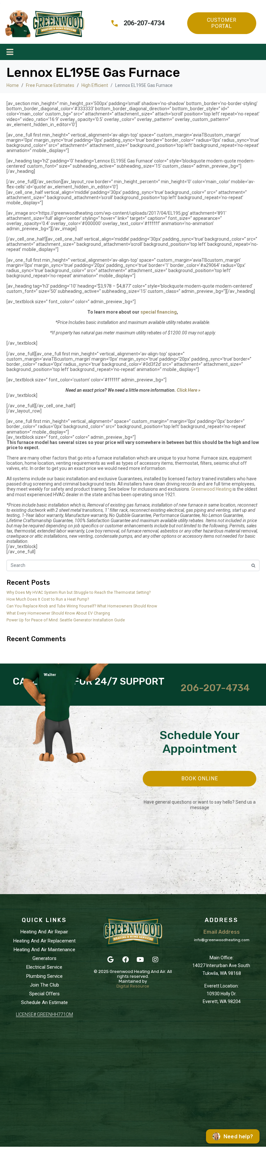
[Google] (110, 959)
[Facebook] (125, 959)
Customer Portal (221, 23)
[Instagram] (155, 959)
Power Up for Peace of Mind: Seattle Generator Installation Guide (65, 620)
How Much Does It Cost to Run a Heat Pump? (47, 599)
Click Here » (188, 390)
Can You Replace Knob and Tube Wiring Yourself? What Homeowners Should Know (81, 606)
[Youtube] (140, 959)
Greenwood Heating (211, 489)
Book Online (199, 778)
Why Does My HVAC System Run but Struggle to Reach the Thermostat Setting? (78, 592)
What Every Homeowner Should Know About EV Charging (58, 613)
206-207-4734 (215, 688)
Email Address (221, 932)
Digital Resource (132, 986)
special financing (158, 312)
